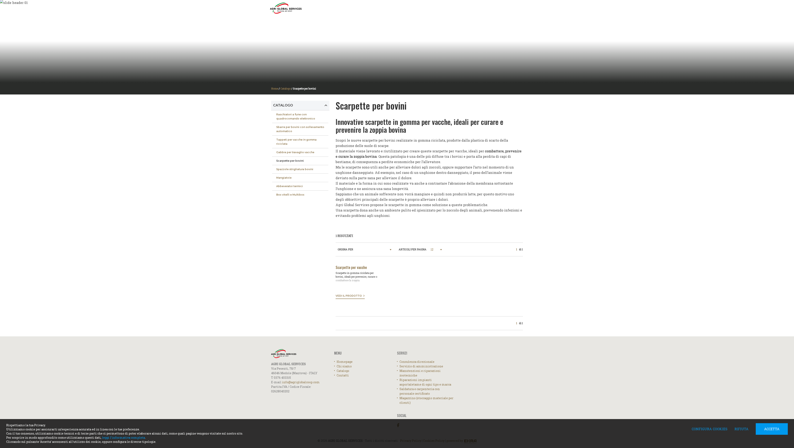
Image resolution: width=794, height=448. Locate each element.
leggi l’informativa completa (123, 438)
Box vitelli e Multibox (290, 194)
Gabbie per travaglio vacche (295, 152)
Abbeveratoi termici (289, 186)
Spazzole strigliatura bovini (294, 169)
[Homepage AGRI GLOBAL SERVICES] (286, 8)
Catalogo (490, 7)
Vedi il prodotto (349, 295)
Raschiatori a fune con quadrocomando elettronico (295, 116)
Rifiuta (741, 429)
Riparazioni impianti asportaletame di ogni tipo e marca (425, 382)
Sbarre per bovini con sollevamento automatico (300, 129)
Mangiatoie (284, 177)
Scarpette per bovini (290, 160)
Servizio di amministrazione (421, 366)
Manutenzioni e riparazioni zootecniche (420, 373)
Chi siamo (344, 366)
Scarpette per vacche (351, 267)
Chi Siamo (459, 7)
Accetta (772, 429)
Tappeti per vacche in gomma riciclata (296, 141)
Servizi (474, 7)
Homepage (442, 7)
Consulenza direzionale (416, 362)
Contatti (508, 7)
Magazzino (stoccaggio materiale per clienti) (426, 400)
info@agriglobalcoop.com (301, 382)
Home (274, 88)
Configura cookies (709, 429)
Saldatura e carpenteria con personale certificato (419, 391)
